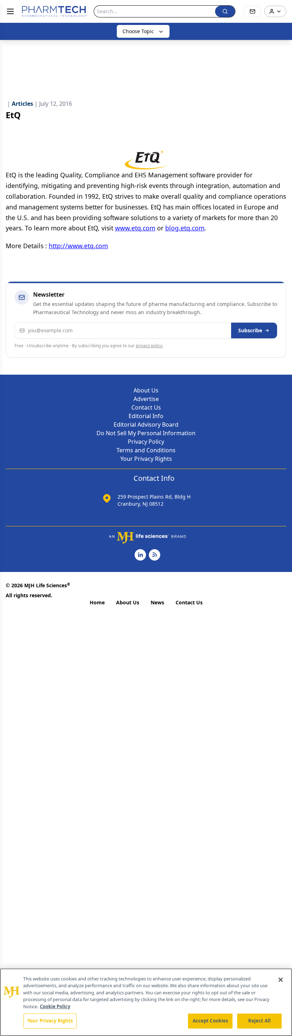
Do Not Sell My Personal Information (146, 433)
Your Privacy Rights (146, 459)
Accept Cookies (210, 1020)
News (157, 602)
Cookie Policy (55, 1006)
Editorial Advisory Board (146, 424)
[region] (146, 1002)
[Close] (280, 980)
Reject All (259, 1020)
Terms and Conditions (146, 450)
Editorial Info (146, 416)
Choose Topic (138, 31)
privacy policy (149, 346)
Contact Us (146, 407)
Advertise (146, 399)
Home (97, 602)
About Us (146, 390)
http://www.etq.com (78, 245)
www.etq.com (135, 228)
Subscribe (250, 330)
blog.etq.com (184, 228)
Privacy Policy (146, 442)
